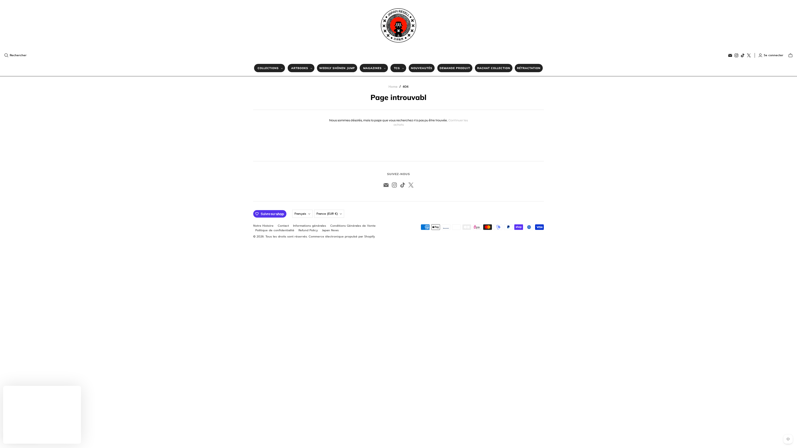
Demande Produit (455, 68)
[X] (749, 55)
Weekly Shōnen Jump (337, 68)
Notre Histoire (263, 226)
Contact (283, 226)
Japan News (330, 230)
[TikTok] (742, 55)
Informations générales (309, 226)
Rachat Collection (493, 68)
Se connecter (773, 55)
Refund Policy (308, 230)
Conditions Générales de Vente (353, 226)
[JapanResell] (398, 25)
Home (393, 86)
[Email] (730, 55)
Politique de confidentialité (274, 230)
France (327, 214)
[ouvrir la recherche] (6, 55)
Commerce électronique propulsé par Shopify (342, 236)
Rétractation (528, 68)
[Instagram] (736, 55)
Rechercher (18, 55)
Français (300, 214)
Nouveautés (421, 68)
